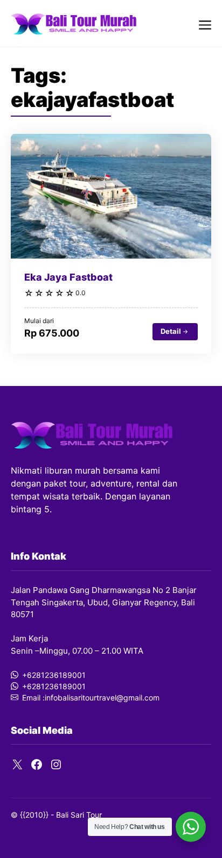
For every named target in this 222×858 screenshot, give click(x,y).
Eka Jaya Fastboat (68, 277)
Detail (171, 331)
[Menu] (205, 23)
